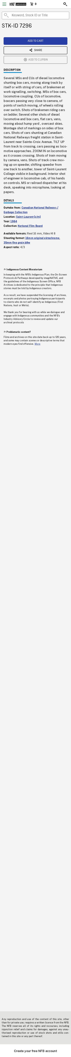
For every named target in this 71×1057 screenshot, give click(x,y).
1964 (13, 221)
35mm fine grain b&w (17, 242)
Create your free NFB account (35, 1051)
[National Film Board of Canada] (17, 4)
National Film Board (30, 226)
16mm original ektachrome (42, 238)
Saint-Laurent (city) (28, 216)
